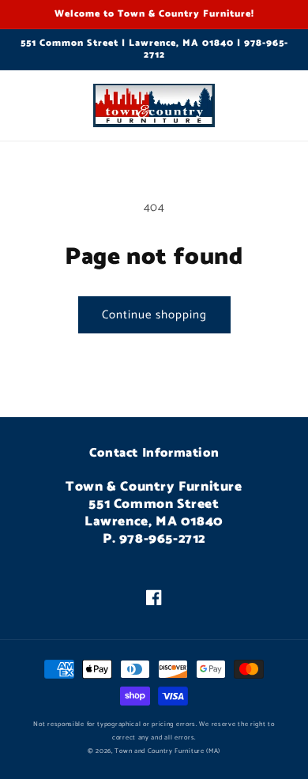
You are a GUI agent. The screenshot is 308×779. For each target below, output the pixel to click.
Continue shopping (154, 315)
